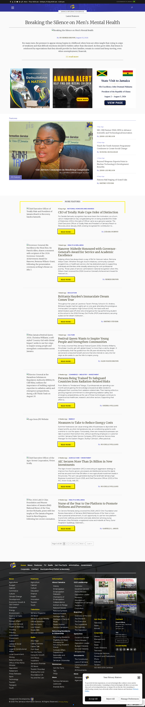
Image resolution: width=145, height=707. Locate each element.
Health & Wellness (75, 245)
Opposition (13, 668)
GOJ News (35, 658)
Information (74, 565)
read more (74, 57)
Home (23, 565)
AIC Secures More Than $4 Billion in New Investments (85, 463)
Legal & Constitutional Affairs (18, 650)
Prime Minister (80, 592)
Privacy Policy (63, 702)
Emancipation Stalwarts (58, 593)
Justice (12, 641)
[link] (10, 2)
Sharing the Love (37, 672)
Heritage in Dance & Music (61, 620)
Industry (83, 374)
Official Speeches (37, 621)
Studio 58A (35, 630)
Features (38, 565)
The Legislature (81, 624)
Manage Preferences (130, 699)
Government (86, 565)
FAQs (55, 674)
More (54, 677)
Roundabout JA (37, 675)
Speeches (78, 634)
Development (14, 599)
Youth (11, 688)
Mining (11, 657)
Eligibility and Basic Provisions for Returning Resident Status (61, 643)
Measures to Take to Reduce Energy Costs (85, 422)
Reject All (110, 699)
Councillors (79, 608)
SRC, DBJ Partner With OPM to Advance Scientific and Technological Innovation (114, 131)
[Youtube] (127, 649)
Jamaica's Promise (38, 664)
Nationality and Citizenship (59, 656)
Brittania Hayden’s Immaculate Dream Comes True (83, 298)
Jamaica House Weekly (40, 619)
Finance (34, 594)
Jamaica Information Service (72, 11)
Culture (71, 335)
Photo (96, 659)
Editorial (97, 662)
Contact (35, 569)
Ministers (78, 597)
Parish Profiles (58, 624)
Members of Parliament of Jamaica (83, 601)
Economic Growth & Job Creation (17, 603)
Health (33, 597)
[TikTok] (134, 649)
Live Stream (35, 627)
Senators (78, 605)
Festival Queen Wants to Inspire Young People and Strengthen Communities (83, 340)
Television (98, 623)
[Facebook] (117, 649)
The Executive (80, 621)
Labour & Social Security (15, 645)
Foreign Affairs (15, 621)
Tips (54, 671)
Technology (13, 679)
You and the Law (37, 678)
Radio (50, 565)
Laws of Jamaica (81, 662)
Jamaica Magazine (38, 613)
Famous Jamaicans (60, 627)
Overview (78, 586)
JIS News (34, 616)
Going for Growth (37, 655)
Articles (97, 628)
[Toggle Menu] (13, 8)
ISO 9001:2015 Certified (103, 668)
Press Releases (15, 674)
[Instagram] (124, 649)
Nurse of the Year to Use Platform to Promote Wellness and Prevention (87, 505)
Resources (56, 664)
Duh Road (35, 649)
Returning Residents (61, 637)
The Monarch (80, 619)
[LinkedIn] (131, 649)
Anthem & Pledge (60, 605)
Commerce (73, 374)
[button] (139, 677)
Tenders (97, 665)
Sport (11, 677)
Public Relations (100, 648)
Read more (66, 232)
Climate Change (15, 597)
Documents (79, 655)
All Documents (81, 670)
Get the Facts (61, 565)
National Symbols (60, 611)
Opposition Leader (82, 595)
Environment (14, 613)
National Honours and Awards (80, 209)
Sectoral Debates (81, 649)
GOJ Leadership (81, 582)
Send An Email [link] (122, 640)
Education (72, 293)
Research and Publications (104, 656)
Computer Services (101, 653)
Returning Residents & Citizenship (61, 632)
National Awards (59, 614)
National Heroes (59, 608)
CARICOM (57, 684)
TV (45, 565)
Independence (59, 602)
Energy (72, 419)
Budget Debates (81, 646)
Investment (94, 374)
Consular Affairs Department (59, 651)
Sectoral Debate (37, 633)
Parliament (13, 671)
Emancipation (58, 589)
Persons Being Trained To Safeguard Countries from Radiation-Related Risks (84, 379)
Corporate (25, 569)
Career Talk (35, 646)
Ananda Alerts (58, 687)
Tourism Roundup (38, 669)
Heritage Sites (58, 616)
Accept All (93, 699)
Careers (97, 642)
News (30, 565)
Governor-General (82, 589)
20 (77, 544)
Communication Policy (81, 666)
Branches (78, 612)
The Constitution (81, 659)
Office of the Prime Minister (16, 664)
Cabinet (12, 588)
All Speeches (80, 652)
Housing (12, 630)
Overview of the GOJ (83, 616)
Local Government (16, 654)
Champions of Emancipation (58, 598)
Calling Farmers (37, 644)
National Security (15, 660)
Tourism (12, 682)
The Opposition (81, 630)
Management (99, 639)
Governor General (16, 624)
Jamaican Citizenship (61, 660)
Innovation (35, 599)
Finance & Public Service (15, 617)
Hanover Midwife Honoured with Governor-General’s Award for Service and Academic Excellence (87, 252)
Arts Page (35, 641)
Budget (12, 585)
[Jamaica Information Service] (72, 7)
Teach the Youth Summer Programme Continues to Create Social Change (113, 147)
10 (73, 544)
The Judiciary (80, 627)
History (56, 586)
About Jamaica (58, 582)
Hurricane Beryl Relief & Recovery (54, 569)
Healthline (35, 661)
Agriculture (74, 458)
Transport (12, 685)
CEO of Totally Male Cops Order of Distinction (88, 212)
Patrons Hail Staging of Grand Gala (112, 180)
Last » (89, 544)
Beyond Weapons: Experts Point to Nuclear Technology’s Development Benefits (113, 164)
